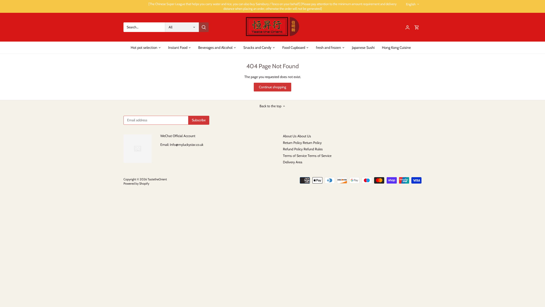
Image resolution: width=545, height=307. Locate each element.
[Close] (530, 240)
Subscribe (516, 279)
